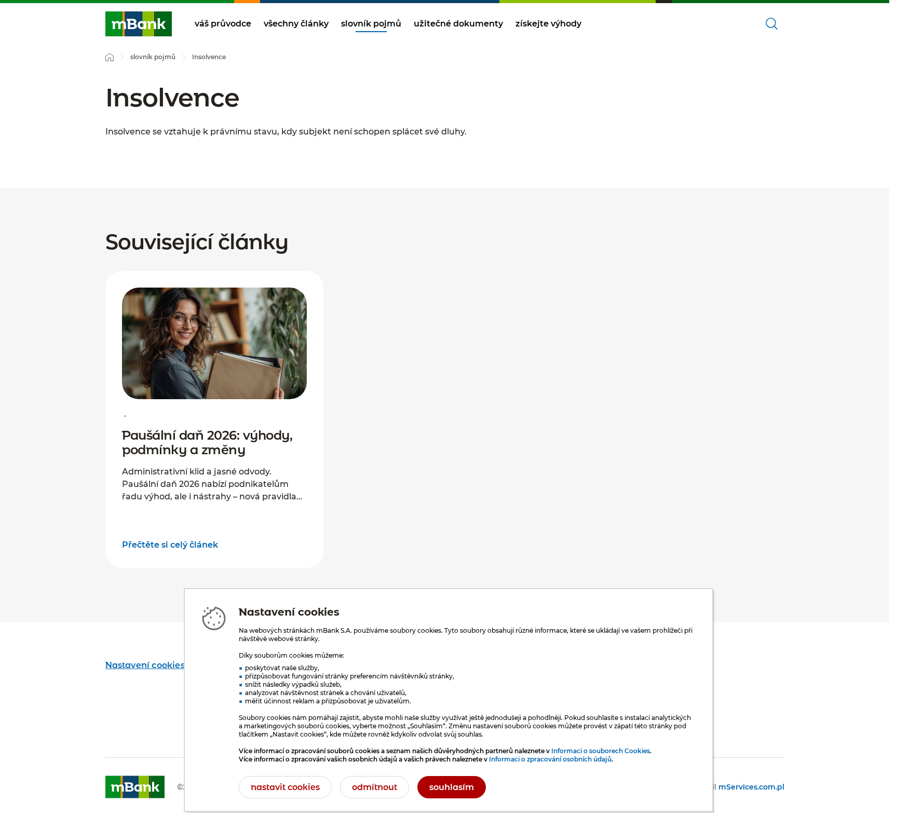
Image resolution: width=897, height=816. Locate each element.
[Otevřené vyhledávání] (771, 23)
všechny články (296, 24)
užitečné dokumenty (458, 24)
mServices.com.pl (751, 787)
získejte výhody (548, 24)
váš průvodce (223, 24)
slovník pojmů (371, 24)
